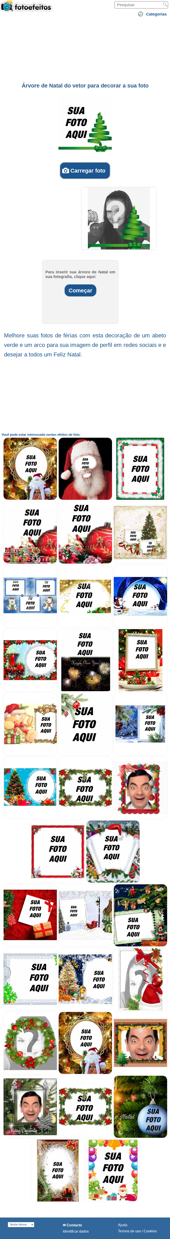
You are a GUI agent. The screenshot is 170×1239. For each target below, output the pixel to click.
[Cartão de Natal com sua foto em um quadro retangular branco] (140, 754)
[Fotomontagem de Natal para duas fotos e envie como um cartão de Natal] (140, 563)
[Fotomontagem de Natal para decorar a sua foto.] (140, 945)
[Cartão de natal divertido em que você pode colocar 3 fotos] (30, 626)
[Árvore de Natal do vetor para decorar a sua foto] (85, 124)
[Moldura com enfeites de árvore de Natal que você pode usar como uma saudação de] (85, 818)
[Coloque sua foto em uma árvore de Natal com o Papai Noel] (30, 499)
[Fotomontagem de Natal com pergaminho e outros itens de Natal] (113, 882)
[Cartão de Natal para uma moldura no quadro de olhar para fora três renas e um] (30, 754)
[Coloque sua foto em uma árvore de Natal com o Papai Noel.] (85, 1073)
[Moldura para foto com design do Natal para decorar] (30, 1009)
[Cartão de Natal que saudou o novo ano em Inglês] (85, 690)
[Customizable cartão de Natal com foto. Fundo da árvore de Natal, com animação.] (30, 1137)
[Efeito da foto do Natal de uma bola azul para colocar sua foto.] (140, 1137)
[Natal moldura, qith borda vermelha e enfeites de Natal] (58, 882)
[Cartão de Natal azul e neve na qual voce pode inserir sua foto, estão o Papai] (140, 626)
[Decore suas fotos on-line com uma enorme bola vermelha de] (85, 563)
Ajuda (122, 1225)
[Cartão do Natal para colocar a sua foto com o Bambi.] (85, 1009)
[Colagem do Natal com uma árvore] (30, 945)
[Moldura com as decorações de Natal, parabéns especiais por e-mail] (140, 499)
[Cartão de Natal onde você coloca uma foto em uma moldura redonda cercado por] (30, 690)
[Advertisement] (85, 49)
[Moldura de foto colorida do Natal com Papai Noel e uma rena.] (113, 1201)
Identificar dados (76, 1231)
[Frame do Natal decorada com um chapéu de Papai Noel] (140, 1009)
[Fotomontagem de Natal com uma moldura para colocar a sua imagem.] (85, 945)
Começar (80, 290)
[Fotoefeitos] (27, 8)
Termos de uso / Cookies (137, 1231)
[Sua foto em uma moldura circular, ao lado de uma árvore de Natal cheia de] (30, 818)
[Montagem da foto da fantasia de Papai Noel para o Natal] (85, 499)
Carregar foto (87, 170)
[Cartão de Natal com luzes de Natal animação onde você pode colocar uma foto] (140, 818)
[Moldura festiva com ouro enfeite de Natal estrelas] (85, 626)
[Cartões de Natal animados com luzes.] (140, 1073)
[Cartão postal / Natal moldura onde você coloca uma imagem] (85, 754)
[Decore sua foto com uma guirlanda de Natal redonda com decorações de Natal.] (30, 1073)
